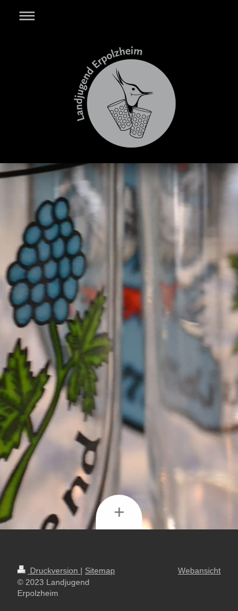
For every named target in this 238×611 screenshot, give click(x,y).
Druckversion (54, 570)
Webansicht (199, 570)
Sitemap (100, 570)
